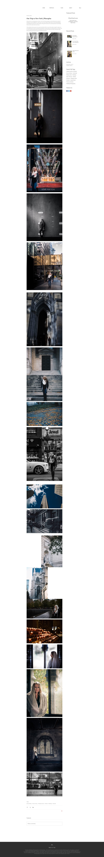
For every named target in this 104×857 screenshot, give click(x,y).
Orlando (74, 76)
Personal (54, 803)
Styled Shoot (73, 80)
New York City (34, 803)
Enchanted (75, 73)
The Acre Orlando (69, 81)
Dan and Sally (29, 803)
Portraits (46, 803)
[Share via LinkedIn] (33, 807)
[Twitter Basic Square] (69, 91)
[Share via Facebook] (27, 807)
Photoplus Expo (41, 803)
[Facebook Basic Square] (67, 91)
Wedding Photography (70, 83)
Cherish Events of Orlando (71, 71)
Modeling (50, 803)
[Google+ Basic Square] (70, 91)
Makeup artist (69, 74)
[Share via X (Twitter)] (30, 807)
